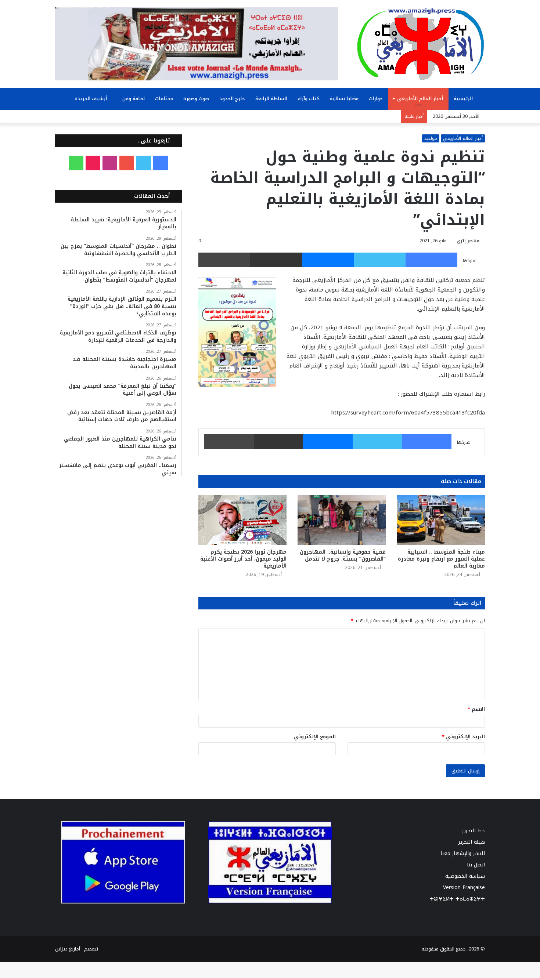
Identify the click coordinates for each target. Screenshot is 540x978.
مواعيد (430, 138)
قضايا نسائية (344, 98)
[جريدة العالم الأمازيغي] (420, 44)
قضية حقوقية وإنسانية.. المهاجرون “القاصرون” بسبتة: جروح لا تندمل (343, 555)
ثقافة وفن (133, 98)
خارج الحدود (232, 98)
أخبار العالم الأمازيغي (420, 98)
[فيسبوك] (431, 260)
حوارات (376, 98)
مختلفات (164, 98)
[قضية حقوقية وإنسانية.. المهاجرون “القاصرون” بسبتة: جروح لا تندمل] (342, 520)
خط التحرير (473, 830)
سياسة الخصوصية (465, 876)
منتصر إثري (468, 241)
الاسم (476, 709)
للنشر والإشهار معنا (462, 853)
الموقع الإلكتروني (315, 736)
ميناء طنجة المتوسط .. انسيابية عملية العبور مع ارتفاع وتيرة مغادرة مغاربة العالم (441, 559)
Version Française (464, 887)
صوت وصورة (196, 98)
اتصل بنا (476, 864)
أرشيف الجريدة (91, 98)
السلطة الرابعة (271, 98)
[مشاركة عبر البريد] (276, 260)
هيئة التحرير (471, 842)
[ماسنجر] (328, 260)
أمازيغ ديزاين (67, 948)
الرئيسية (464, 98)
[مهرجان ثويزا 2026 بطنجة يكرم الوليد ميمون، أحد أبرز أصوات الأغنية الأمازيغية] (242, 520)
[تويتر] (380, 260)
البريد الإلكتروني (463, 736)
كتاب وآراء (309, 98)
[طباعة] (224, 260)
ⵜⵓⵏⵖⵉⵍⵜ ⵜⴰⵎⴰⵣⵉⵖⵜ (457, 898)
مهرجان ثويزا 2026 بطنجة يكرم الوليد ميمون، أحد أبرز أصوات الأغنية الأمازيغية (243, 559)
